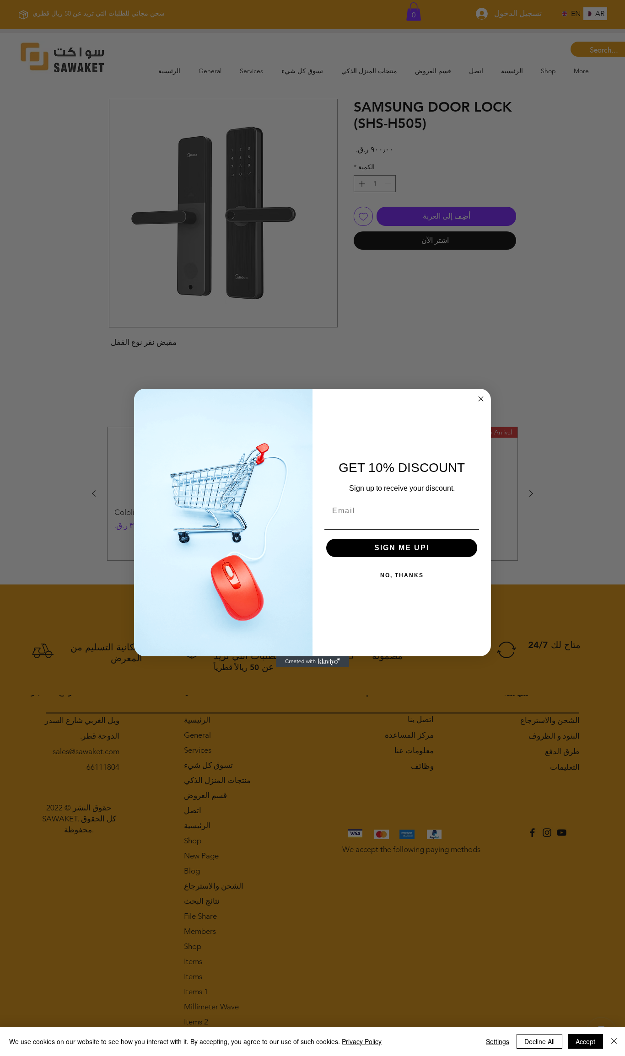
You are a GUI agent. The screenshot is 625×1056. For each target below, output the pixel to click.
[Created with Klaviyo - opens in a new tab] (312, 661)
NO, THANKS (402, 575)
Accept (585, 1041)
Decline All (539, 1041)
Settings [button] (497, 1041)
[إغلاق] (614, 1041)
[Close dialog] (480, 398)
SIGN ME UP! (402, 548)
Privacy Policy (362, 1041)
